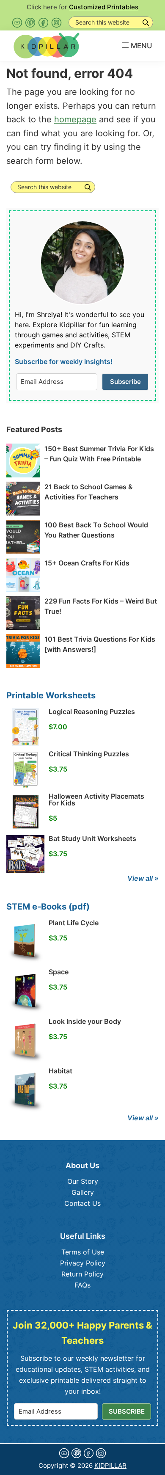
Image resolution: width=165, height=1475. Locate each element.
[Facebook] (43, 22)
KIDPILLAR (110, 1465)
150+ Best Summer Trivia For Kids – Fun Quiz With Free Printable (99, 453)
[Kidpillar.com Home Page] (46, 45)
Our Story (82, 1181)
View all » (143, 878)
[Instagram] (56, 22)
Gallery (83, 1192)
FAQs (82, 1285)
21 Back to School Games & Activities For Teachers (88, 491)
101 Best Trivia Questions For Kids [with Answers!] (99, 644)
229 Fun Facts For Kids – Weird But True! (100, 606)
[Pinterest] (30, 22)
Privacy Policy (82, 1263)
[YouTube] (17, 22)
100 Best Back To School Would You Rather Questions (96, 530)
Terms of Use (82, 1252)
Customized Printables (103, 7)
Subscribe (125, 382)
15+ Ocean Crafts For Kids (86, 563)
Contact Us (82, 1203)
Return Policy (82, 1274)
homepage (75, 119)
